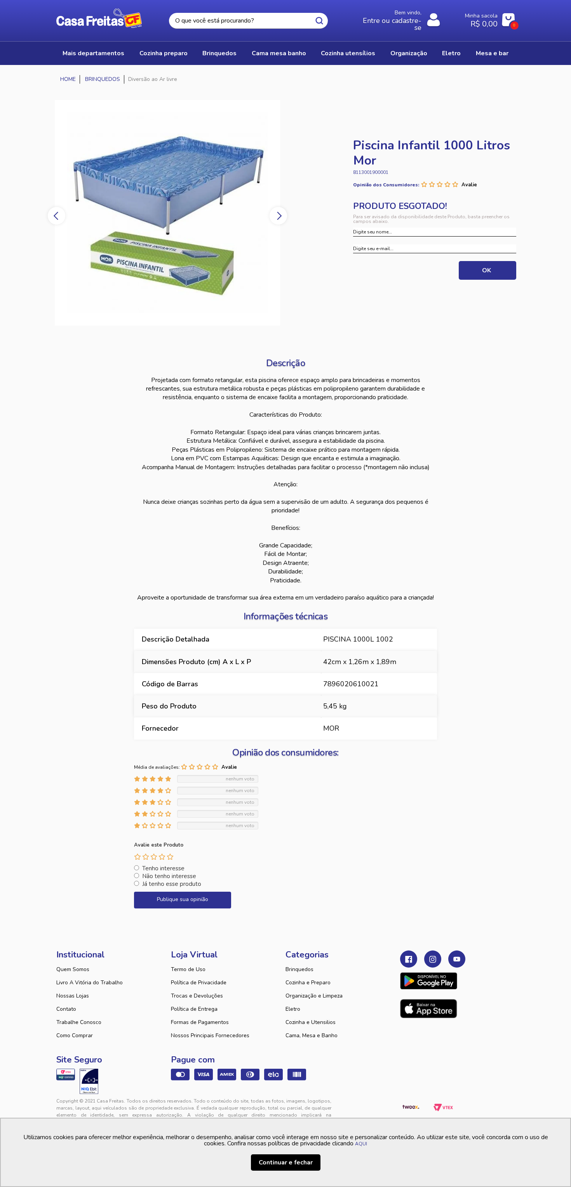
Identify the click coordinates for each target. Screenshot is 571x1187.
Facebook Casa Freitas (408, 959)
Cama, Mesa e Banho (312, 1035)
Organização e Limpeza (314, 995)
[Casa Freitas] (68, 79)
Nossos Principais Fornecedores (210, 1035)
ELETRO (451, 53)
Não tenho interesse (169, 876)
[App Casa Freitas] (428, 980)
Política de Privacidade (198, 982)
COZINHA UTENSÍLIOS (348, 53)
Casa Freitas (99, 18)
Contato (66, 1009)
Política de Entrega (194, 1009)
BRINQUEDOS (219, 53)
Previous (56, 215)
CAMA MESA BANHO (279, 53)
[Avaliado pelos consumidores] (89, 1081)
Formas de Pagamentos (200, 1022)
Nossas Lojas (72, 995)
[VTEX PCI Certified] (65, 1074)
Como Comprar (74, 1035)
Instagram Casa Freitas (432, 959)
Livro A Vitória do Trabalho (89, 982)
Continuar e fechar (286, 1162)
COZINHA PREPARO (163, 53)
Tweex (410, 1107)
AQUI (361, 1144)
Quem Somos (72, 969)
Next (278, 215)
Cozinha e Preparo (308, 982)
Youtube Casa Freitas (456, 959)
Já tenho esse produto (171, 884)
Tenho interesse (163, 868)
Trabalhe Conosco (78, 1022)
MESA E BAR (492, 53)
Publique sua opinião (182, 899)
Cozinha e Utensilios (311, 1022)
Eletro (293, 1009)
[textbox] (248, 21)
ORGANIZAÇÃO (408, 53)
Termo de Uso (188, 969)
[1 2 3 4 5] (154, 857)
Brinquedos (299, 969)
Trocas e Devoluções (197, 995)
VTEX (443, 1107)
